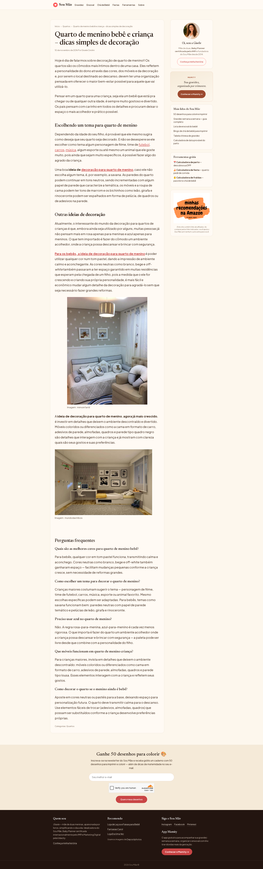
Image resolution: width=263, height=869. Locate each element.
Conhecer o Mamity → (192, 94)
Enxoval (90, 5)
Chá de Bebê (103, 5)
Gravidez (79, 5)
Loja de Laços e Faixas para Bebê (123, 824)
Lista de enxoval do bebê (186, 126)
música (71, 150)
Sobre (141, 5)
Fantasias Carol (115, 829)
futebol (144, 144)
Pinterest (191, 824)
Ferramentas (128, 5)
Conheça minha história (191, 62)
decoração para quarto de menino (107, 169)
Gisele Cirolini (88, 50)
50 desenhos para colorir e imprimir (190, 114)
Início (57, 26)
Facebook (179, 824)
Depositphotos (134, 839)
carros (59, 150)
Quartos (66, 26)
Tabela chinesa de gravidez (187, 135)
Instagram (167, 824)
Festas (116, 5)
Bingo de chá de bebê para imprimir (190, 131)
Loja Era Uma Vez (115, 834)
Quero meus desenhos (131, 799)
